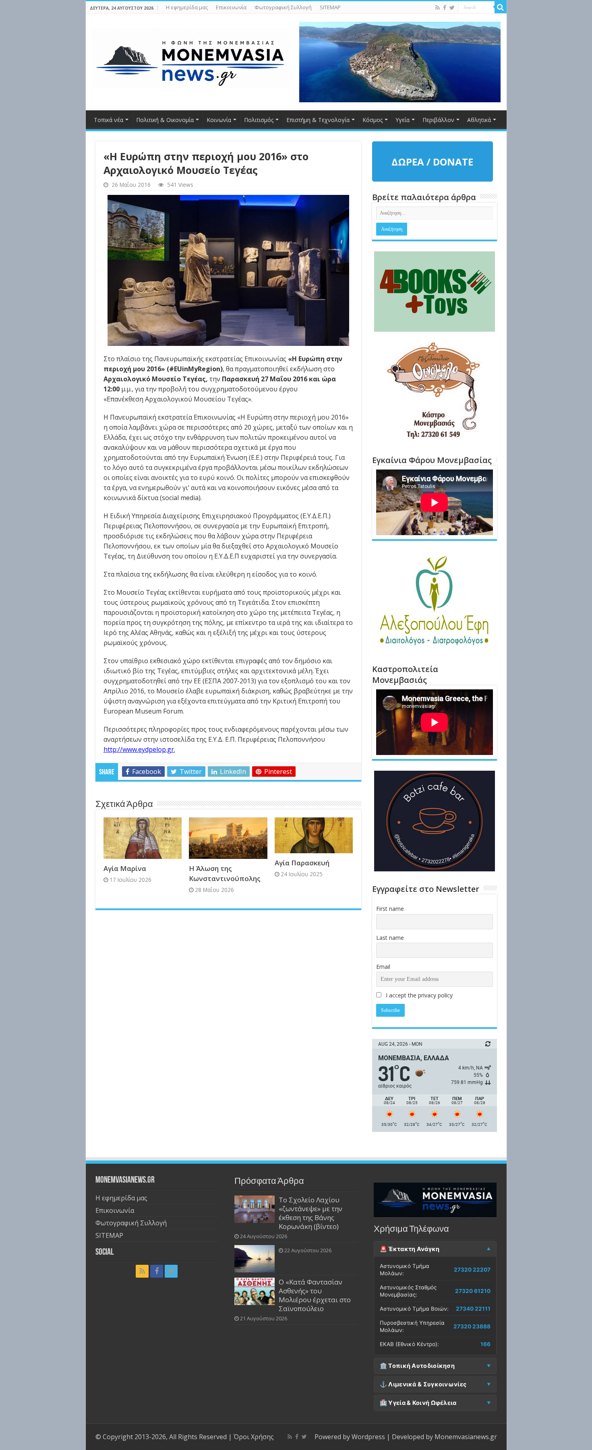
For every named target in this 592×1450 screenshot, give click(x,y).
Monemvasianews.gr (466, 1436)
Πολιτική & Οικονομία (165, 120)
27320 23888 (472, 1326)
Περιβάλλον (438, 120)
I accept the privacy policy (418, 995)
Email (383, 966)
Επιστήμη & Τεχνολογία (318, 120)
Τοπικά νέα (108, 120)
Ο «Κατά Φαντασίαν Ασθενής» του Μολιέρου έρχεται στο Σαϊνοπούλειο (315, 1295)
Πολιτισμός (258, 120)
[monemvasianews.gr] (190, 56)
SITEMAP (330, 7)
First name (390, 908)
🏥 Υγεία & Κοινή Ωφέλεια (418, 1403)
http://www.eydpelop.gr (138, 749)
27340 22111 (473, 1308)
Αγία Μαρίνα (124, 868)
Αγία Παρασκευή (302, 862)
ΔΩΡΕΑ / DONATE (432, 161)
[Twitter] (452, 7)
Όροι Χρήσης (254, 1436)
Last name (390, 937)
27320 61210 (473, 1291)
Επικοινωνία (231, 7)
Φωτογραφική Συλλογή (283, 7)
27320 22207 (472, 1269)
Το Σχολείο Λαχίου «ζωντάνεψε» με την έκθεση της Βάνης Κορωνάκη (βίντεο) (310, 1213)
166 (485, 1344)
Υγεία (402, 120)
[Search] (501, 7)
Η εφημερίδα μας (187, 7)
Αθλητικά (479, 120)
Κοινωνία (219, 120)
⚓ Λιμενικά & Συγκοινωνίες (423, 1384)
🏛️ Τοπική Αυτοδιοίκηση (417, 1365)
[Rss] (438, 7)
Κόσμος (372, 120)
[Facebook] (444, 7)
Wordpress (368, 1436)
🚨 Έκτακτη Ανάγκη (410, 1249)
